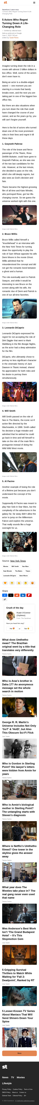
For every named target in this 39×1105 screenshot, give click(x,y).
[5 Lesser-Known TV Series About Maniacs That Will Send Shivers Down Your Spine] (19, 1028)
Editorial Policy (17, 1095)
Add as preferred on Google (12, 33)
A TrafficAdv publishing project (24, 1101)
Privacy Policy (6, 1089)
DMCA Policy (6, 1092)
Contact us (22, 1092)
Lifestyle (7, 1083)
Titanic (28, 571)
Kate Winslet (7, 571)
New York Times (18, 561)
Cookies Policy (17, 1089)
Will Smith (15, 566)
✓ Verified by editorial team (11, 31)
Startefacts (6, 9)
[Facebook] (4, 595)
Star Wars (25, 566)
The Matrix (18, 571)
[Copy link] (4, 599)
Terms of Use (28, 1089)
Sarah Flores (14, 38)
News (5, 1077)
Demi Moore (24, 576)
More (19, 1053)
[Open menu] (34, 2)
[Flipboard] (29, 595)
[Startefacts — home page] (5, 2)
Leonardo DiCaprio (9, 576)
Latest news (15, 9)
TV (12, 1077)
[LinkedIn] (23, 595)
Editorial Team (6, 1095)
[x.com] (10, 595)
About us (15, 1092)
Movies (5, 566)
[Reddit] (17, 595)
